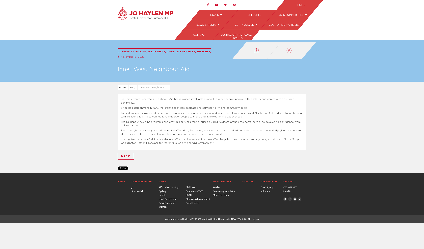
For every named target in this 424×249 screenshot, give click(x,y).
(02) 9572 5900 (290, 187)
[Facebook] (291, 50)
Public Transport (167, 202)
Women (163, 206)
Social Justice (192, 202)
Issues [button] (214, 15)
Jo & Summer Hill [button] (291, 15)
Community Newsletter (224, 191)
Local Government (168, 198)
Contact (199, 35)
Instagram (285, 199)
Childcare (190, 187)
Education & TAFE (194, 191)
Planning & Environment (198, 198)
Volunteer (266, 191)
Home (301, 5)
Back (125, 156)
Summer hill (137, 191)
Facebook (290, 199)
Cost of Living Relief (284, 25)
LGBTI (189, 195)
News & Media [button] (206, 25)
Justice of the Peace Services (236, 36)
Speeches (254, 15)
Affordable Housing (168, 187)
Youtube (295, 199)
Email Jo (287, 191)
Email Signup (267, 187)
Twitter (299, 199)
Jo (132, 187)
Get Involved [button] (245, 25)
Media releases (221, 195)
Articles (216, 187)
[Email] (256, 50)
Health (162, 195)
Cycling (162, 191)
